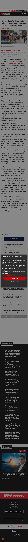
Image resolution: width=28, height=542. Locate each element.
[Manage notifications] (3, 539)
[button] (14, 275)
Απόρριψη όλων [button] (14, 281)
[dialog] (14, 271)
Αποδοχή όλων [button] (14, 278)
